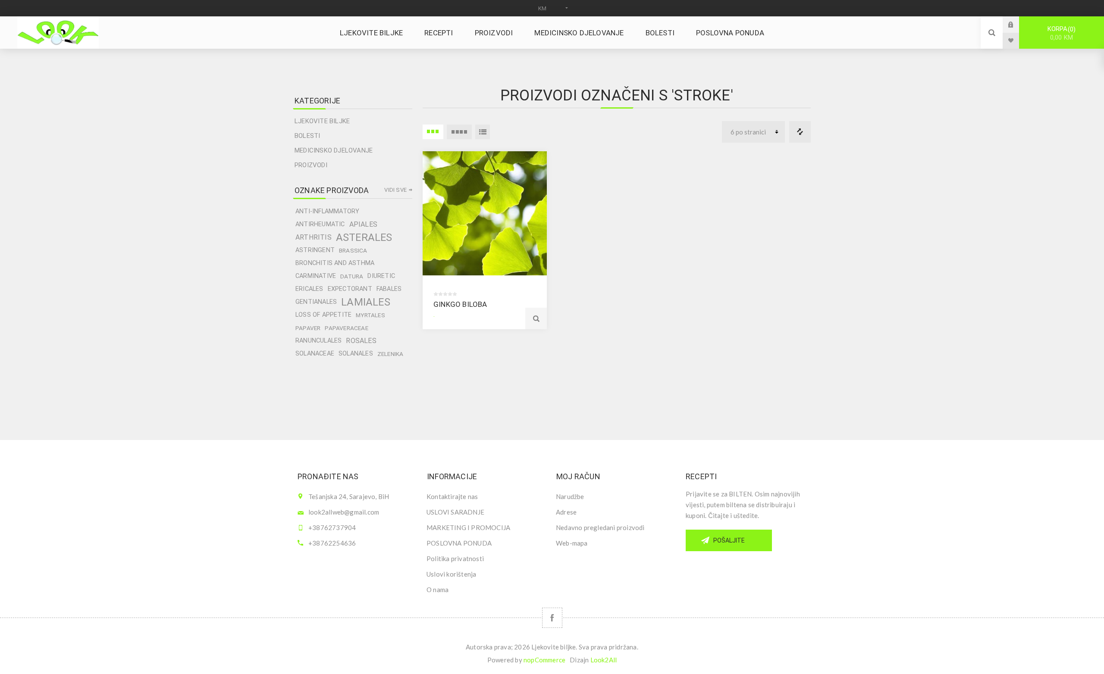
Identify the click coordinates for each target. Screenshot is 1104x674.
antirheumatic (320, 224)
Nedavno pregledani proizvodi (600, 527)
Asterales (364, 237)
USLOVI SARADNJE (455, 512)
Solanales (356, 353)
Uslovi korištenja (451, 574)
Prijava (1017, 24)
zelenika (390, 353)
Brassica (353, 250)
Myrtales (370, 315)
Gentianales (316, 302)
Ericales (309, 289)
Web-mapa (572, 543)
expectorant (350, 289)
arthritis (313, 237)
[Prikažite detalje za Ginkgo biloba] (485, 213)
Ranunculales (318, 340)
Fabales (388, 289)
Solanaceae (314, 353)
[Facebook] (552, 618)
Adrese (566, 512)
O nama (437, 589)
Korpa (1060, 33)
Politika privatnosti (455, 558)
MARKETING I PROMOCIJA (468, 527)
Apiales (363, 224)
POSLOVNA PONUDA (459, 543)
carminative (315, 276)
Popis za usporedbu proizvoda (800, 132)
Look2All (603, 660)
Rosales (361, 341)
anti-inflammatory (327, 211)
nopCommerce (544, 660)
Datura (351, 276)
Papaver (307, 328)
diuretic (381, 276)
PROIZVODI (311, 165)
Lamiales (365, 302)
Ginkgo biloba (460, 304)
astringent (315, 250)
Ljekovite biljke (322, 121)
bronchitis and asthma (334, 263)
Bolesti (307, 136)
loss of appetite (323, 314)
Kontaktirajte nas (452, 496)
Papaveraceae (346, 328)
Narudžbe (570, 496)
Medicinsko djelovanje (334, 150)
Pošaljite (729, 540)
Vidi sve (395, 190)
